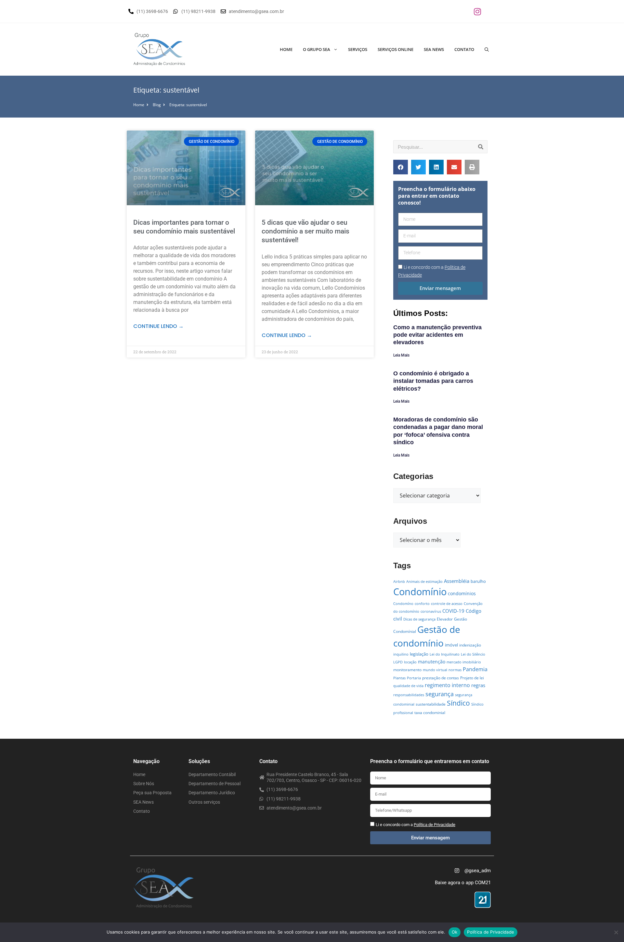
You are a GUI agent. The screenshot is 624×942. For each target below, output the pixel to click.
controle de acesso (446, 603)
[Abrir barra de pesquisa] (486, 49)
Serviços (357, 49)
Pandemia (475, 669)
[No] (616, 932)
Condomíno (403, 603)
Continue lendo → (158, 326)
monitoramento (407, 669)
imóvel (451, 645)
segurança (439, 694)
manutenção (431, 662)
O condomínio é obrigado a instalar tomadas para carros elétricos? (433, 381)
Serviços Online (395, 49)
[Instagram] (477, 11)
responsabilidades (408, 695)
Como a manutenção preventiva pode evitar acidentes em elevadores (437, 335)
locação (410, 662)
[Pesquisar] (480, 147)
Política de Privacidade (490, 932)
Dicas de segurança (419, 619)
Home (286, 49)
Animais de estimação (424, 581)
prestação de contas (440, 677)
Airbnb (399, 581)
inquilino (401, 654)
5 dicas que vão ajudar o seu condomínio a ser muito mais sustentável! (305, 231)
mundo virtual (435, 670)
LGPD (398, 662)
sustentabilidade (431, 704)
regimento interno (447, 685)
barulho (478, 581)
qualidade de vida (408, 686)
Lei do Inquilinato (445, 654)
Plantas (399, 678)
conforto (422, 603)
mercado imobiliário (464, 662)
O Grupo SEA (316, 49)
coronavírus (431, 611)
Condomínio (420, 591)
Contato (464, 49)
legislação (419, 654)
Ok (455, 932)
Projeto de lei (472, 677)
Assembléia (456, 581)
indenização (470, 645)
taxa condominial (429, 712)
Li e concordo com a (415, 824)
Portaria (414, 678)
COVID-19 (453, 611)
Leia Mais (401, 355)
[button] (400, 167)
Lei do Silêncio (473, 654)
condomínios (462, 593)
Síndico (458, 703)
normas (455, 670)
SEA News (434, 49)
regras (478, 685)
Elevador (445, 619)
